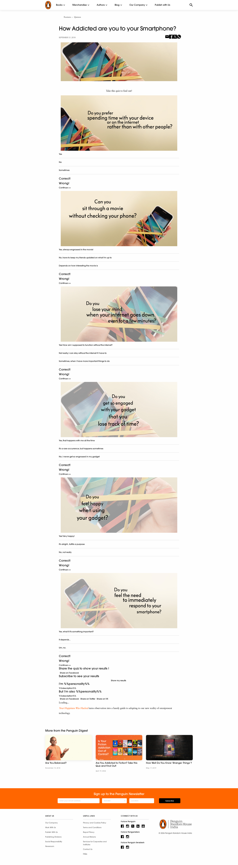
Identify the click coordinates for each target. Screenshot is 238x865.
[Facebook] (171, 36)
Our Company (137, 4)
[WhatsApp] (179, 36)
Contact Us (87, 849)
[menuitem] (59, 5)
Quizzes (77, 17)
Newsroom (49, 846)
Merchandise (79, 4)
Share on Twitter (87, 699)
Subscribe (169, 801)
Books (59, 4)
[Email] (167, 36)
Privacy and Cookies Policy (94, 823)
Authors (101, 4)
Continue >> (65, 188)
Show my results (119, 680)
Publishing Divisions (53, 837)
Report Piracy (88, 832)
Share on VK (102, 699)
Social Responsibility (53, 841)
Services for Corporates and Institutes (95, 843)
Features (67, 17)
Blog (117, 4)
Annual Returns (89, 837)
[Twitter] (175, 36)
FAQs (85, 854)
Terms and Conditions (92, 827)
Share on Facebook (69, 673)
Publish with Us (162, 4)
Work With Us (50, 827)
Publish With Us (51, 832)
